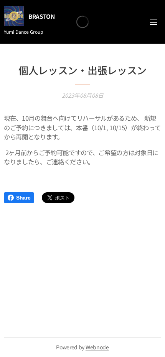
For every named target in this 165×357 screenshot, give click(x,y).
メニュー (153, 21)
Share (23, 198)
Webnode (97, 347)
